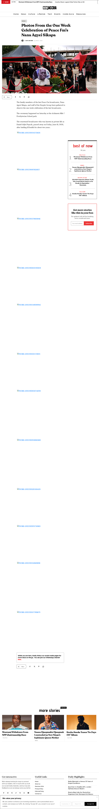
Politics (82, 155)
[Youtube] (28, 793)
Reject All (78, 804)
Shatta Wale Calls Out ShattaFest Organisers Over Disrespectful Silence (80, 793)
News (24, 21)
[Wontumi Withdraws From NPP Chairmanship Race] (17, 722)
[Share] (12, 793)
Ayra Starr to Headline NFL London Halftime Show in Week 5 (79, 788)
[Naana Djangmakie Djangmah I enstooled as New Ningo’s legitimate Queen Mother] (49, 722)
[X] (20, 97)
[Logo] (49, 8)
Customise (65, 804)
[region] (49, 802)
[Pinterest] (24, 97)
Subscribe (89, 223)
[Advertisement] (40, 685)
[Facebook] (15, 97)
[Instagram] (7, 793)
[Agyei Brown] (22, 41)
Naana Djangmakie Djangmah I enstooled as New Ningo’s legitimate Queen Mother (83, 169)
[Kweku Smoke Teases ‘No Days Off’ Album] (81, 722)
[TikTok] (16, 793)
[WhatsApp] (29, 97)
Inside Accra (82, 177)
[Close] (97, 797)
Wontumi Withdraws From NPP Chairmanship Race (35, 2)
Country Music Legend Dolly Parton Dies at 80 (69, 2)
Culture (82, 192)
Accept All (90, 804)
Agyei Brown (29, 40)
